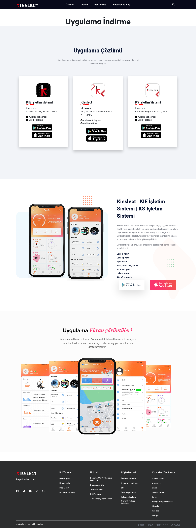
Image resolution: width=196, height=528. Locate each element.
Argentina (156, 483)
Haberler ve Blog (121, 4)
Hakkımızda (100, 4)
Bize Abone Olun (97, 485)
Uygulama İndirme (129, 483)
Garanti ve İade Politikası (128, 502)
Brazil (154, 488)
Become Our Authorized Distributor (101, 479)
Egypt (154, 497)
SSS (123, 488)
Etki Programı (96, 494)
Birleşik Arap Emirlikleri (162, 501)
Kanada (155, 511)
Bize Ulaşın (64, 488)
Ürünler (70, 4)
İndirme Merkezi (128, 478)
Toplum (84, 4)
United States (158, 478)
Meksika (155, 506)
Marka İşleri (64, 478)
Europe (155, 515)
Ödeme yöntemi (128, 492)
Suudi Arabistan (159, 492)
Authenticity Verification (101, 499)
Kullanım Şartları (128, 497)
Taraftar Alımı (96, 489)
